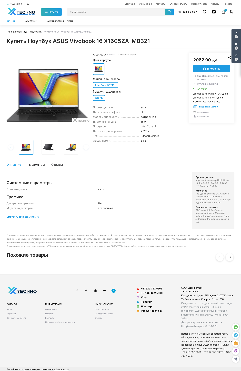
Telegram (146, 301)
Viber (144, 297)
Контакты (49, 318)
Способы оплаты (103, 309)
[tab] (15, 164)
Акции (11, 21)
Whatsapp (147, 306)
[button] (236, 359)
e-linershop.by (61, 369)
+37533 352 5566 (152, 293)
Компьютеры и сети (60, 21)
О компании (51, 309)
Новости (49, 313)
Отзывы (98, 318)
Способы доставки (104, 313)
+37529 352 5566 (151, 288)
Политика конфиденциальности (60, 322)
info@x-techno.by (151, 310)
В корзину (213, 68)
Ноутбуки (31, 21)
